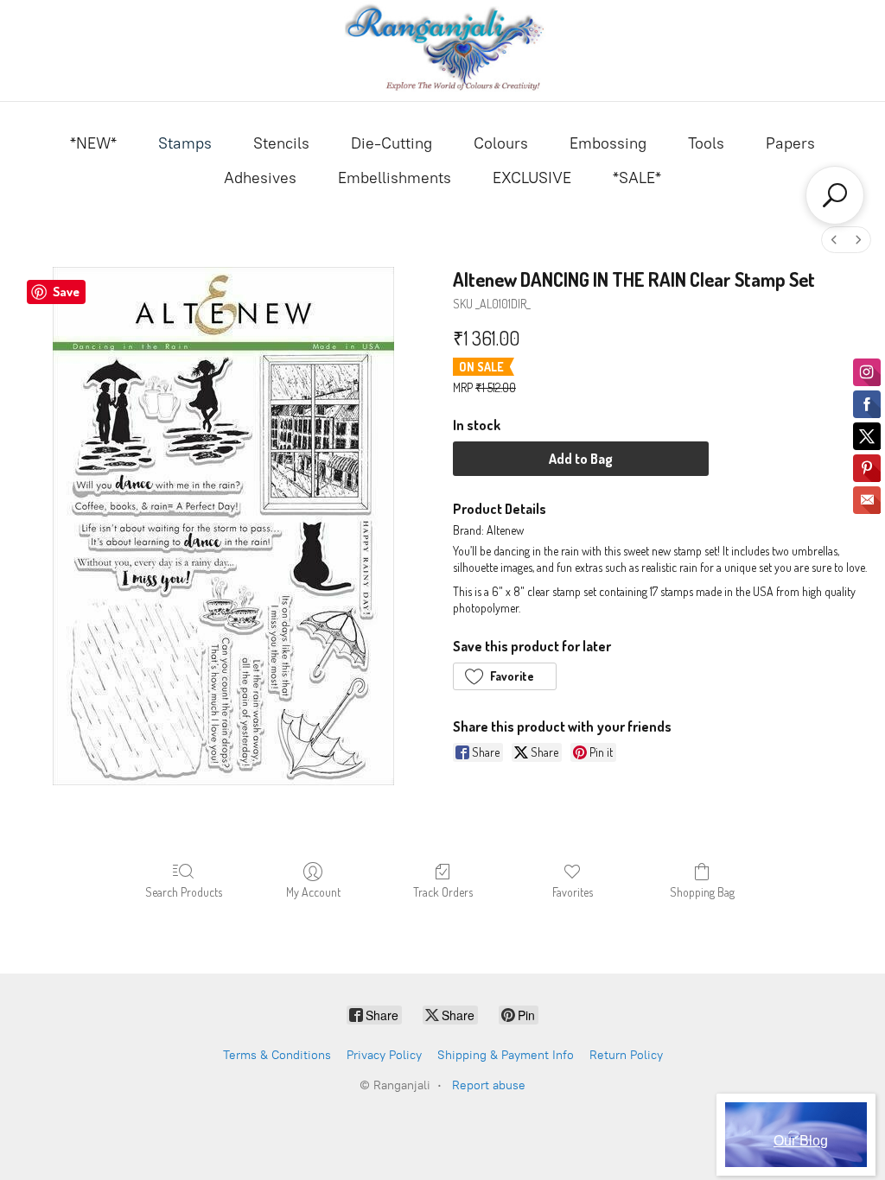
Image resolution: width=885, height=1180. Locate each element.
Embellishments (394, 177)
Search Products (183, 892)
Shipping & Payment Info (505, 1055)
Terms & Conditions (277, 1055)
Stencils (281, 143)
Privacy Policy (384, 1055)
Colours (501, 143)
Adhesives (260, 177)
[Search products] (834, 195)
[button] (505, 676)
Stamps (185, 143)
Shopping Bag (702, 892)
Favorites (572, 892)
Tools (706, 143)
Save (66, 291)
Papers (790, 143)
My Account (313, 892)
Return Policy (626, 1055)
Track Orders (443, 892)
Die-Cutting (391, 143)
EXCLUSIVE (532, 177)
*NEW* (93, 143)
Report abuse (488, 1085)
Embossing (608, 143)
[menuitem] (834, 239)
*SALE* (637, 177)
